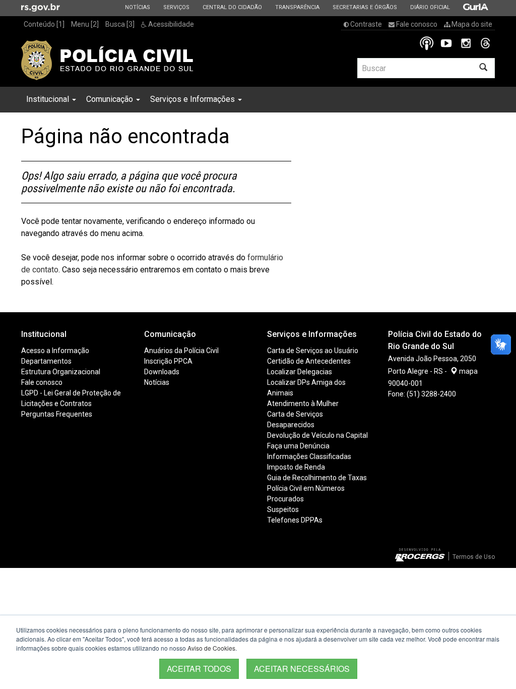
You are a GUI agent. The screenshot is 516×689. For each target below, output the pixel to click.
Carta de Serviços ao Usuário (312, 351)
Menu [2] (85, 24)
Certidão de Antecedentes (309, 361)
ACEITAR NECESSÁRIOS (302, 668)
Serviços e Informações (193, 99)
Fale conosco (416, 24)
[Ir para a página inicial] (107, 60)
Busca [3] (120, 24)
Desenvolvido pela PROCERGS (420, 555)
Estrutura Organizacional (60, 372)
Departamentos (46, 361)
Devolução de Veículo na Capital (317, 435)
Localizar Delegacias (299, 372)
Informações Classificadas (309, 456)
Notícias (137, 7)
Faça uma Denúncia (298, 446)
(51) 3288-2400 (431, 394)
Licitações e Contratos (56, 403)
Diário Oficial (430, 7)
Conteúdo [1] (44, 24)
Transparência (297, 7)
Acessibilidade (170, 24)
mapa (468, 371)
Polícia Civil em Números (306, 488)
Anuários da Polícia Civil (181, 351)
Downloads (161, 372)
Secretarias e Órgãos (364, 7)
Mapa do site (471, 24)
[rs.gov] (40, 7)
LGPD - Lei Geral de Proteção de (71, 393)
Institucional (48, 99)
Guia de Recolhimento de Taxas (317, 478)
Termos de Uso (474, 556)
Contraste (365, 24)
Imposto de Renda (296, 467)
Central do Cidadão (232, 7)
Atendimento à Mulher (303, 403)
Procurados (285, 499)
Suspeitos (283, 509)
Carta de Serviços (295, 414)
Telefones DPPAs (294, 520)
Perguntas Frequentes (56, 414)
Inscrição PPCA (168, 361)
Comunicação (110, 99)
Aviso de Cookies (211, 648)
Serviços (176, 7)
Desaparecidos (290, 425)
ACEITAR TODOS (199, 668)
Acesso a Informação (55, 351)
